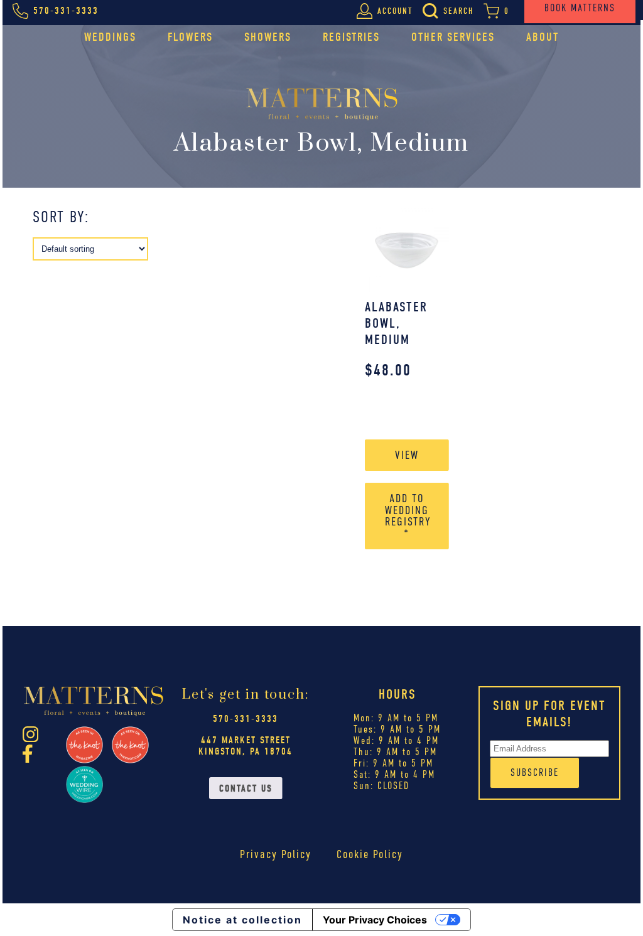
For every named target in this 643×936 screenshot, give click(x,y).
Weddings (110, 37)
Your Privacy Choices (375, 919)
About (542, 37)
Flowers (190, 37)
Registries (351, 37)
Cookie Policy (370, 854)
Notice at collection (242, 919)
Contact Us (246, 788)
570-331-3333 (245, 718)
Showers (267, 37)
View (407, 454)
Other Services (453, 37)
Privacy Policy (275, 854)
